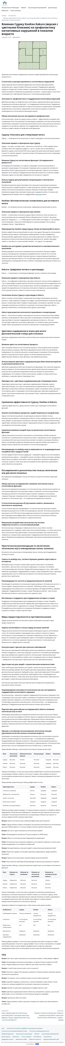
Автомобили (37, 1036)
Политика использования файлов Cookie (14, 1031)
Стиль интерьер (15, 10)
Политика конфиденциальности (39, 1031)
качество (38, 194)
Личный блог (12, 15)
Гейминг (23, 8)
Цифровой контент (7, 1039)
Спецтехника (47, 1036)
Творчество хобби (21, 1039)
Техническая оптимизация (10, 8)
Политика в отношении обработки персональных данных (25, 1028)
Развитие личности (35, 1039)
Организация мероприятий (37, 8)
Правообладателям (8, 1034)
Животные (5, 10)
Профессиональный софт (51, 1039)
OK (37, 1044)
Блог (3, 1028)
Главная (4, 15)
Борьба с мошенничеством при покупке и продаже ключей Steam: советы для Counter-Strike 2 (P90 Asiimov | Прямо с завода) (49, 1015)
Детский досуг (52, 8)
